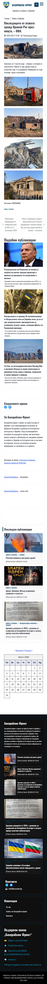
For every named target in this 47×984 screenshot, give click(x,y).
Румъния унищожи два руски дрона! (20, 557)
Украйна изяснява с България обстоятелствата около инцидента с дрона (23, 866)
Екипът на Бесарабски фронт (16, 911)
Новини (22, 555)
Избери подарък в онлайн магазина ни (22, 964)
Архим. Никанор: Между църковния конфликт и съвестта (20, 592)
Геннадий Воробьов (11, 477)
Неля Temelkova (11, 561)
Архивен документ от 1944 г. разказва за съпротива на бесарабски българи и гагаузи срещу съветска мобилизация (23, 631)
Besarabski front (11, 597)
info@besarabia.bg (15, 888)
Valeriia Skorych (11, 637)
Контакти (8, 515)
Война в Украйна (9, 209)
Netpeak (14, 975)
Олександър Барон (30, 35)
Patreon (12, 959)
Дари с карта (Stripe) (17, 940)
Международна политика (28, 623)
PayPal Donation (15, 945)
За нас (8, 907)
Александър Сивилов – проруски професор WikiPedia (20, 461)
